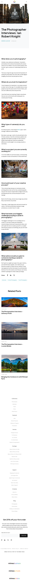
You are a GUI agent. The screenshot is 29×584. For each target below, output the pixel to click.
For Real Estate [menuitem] (14, 440)
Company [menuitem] (14, 489)
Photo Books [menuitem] (14, 401)
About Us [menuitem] (14, 492)
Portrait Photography (12, 280)
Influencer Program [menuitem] (14, 423)
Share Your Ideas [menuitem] (14, 482)
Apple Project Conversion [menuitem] (14, 478)
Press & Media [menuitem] (14, 494)
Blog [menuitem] (14, 500)
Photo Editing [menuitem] (14, 511)
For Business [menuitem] (14, 435)
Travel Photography (23, 280)
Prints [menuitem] (14, 409)
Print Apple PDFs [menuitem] (14, 475)
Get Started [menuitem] (14, 480)
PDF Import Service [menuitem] (14, 463)
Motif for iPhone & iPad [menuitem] (14, 459)
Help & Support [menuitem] (14, 485)
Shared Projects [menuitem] (14, 420)
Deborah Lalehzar (5, 41)
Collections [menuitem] (14, 398)
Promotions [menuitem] (14, 425)
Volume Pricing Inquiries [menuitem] (14, 442)
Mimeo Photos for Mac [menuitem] (14, 451)
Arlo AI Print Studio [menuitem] (14, 461)
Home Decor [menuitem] (14, 411)
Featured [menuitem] (14, 415)
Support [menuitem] (14, 470)
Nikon (19, 129)
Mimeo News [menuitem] (14, 497)
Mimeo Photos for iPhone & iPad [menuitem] (14, 454)
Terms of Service (24, 548)
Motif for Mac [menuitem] (14, 456)
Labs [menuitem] (15, 418)
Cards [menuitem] (14, 406)
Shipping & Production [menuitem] (14, 473)
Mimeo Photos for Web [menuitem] (14, 449)
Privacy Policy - (16, 548)
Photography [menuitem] (14, 504)
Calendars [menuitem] (14, 404)
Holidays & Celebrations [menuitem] (14, 508)
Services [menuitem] (14, 429)
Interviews (4, 280)
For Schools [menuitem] (14, 437)
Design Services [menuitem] (14, 432)
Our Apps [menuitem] (14, 446)
